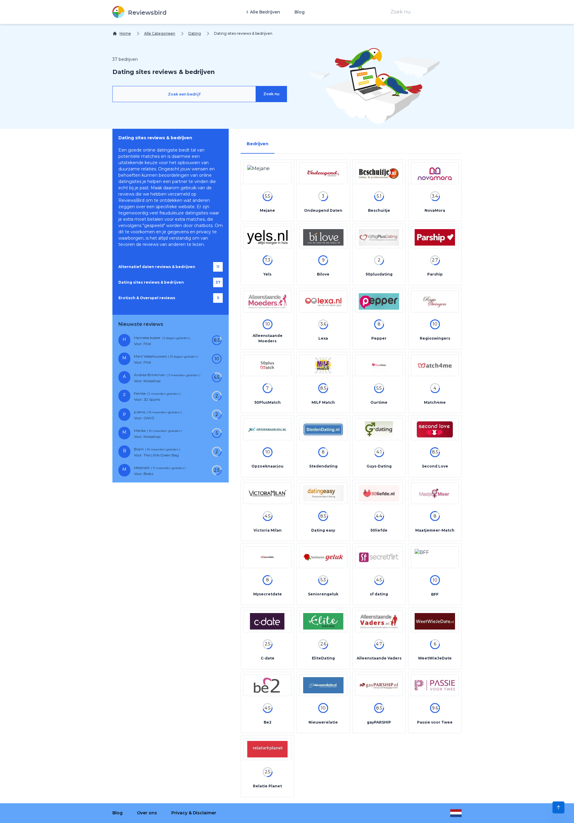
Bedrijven (257, 143)
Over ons (147, 813)
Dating (194, 33)
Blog (299, 12)
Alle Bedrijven (264, 12)
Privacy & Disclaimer (193, 813)
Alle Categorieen (159, 33)
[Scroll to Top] (558, 807)
